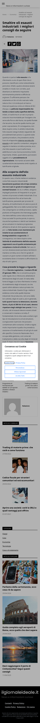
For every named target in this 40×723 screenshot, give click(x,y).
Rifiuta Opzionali (20, 372)
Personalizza (20, 368)
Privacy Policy (20, 363)
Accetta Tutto (20, 376)
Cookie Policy (9, 363)
